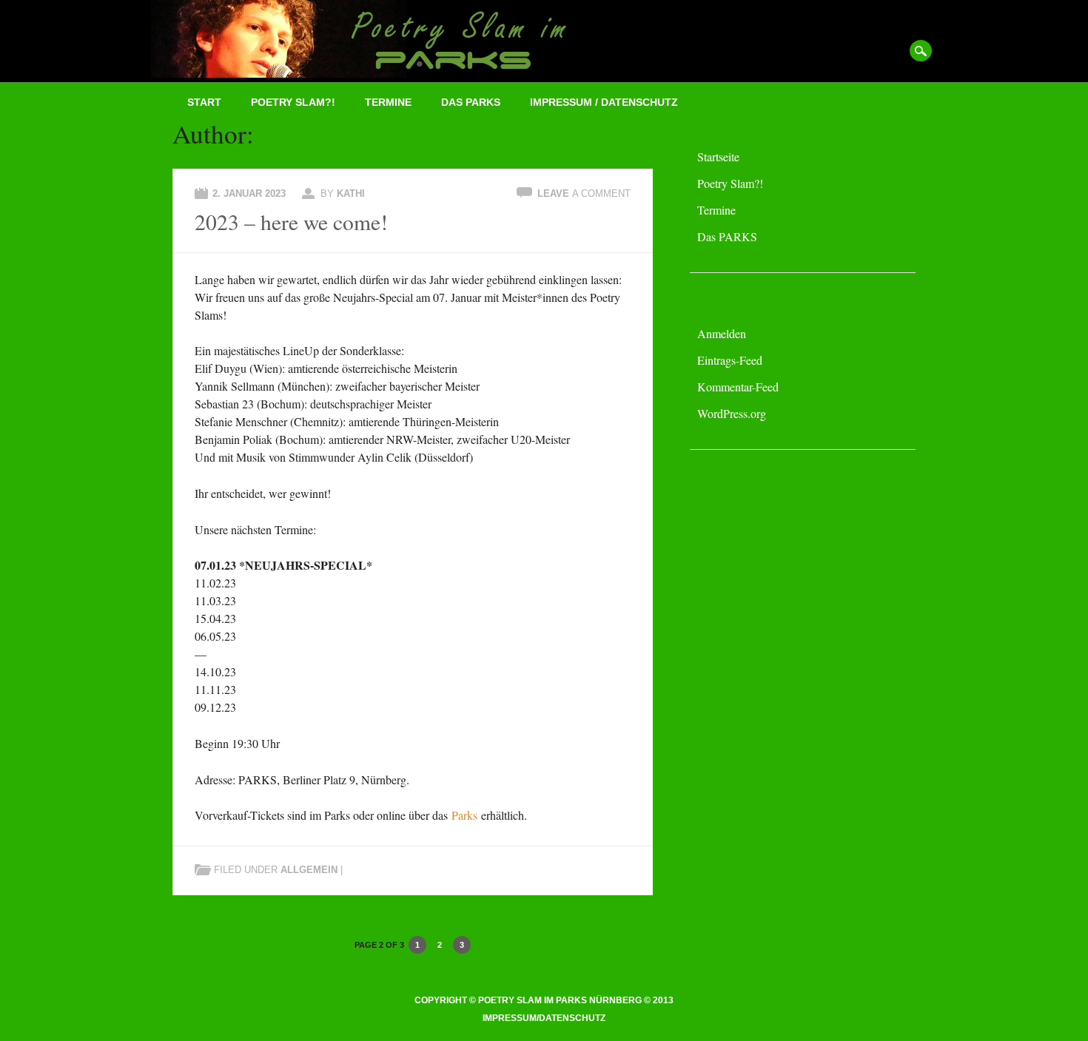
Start (204, 102)
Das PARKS (470, 102)
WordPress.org (731, 413)
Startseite (718, 156)
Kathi (290, 133)
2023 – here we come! (291, 221)
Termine (388, 102)
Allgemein (309, 869)
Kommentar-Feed (738, 386)
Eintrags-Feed (729, 360)
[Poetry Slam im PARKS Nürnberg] (386, 73)
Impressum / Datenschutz (604, 102)
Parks (464, 815)
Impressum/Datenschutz (544, 1018)
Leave (584, 193)
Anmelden (721, 333)
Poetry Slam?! (293, 102)
